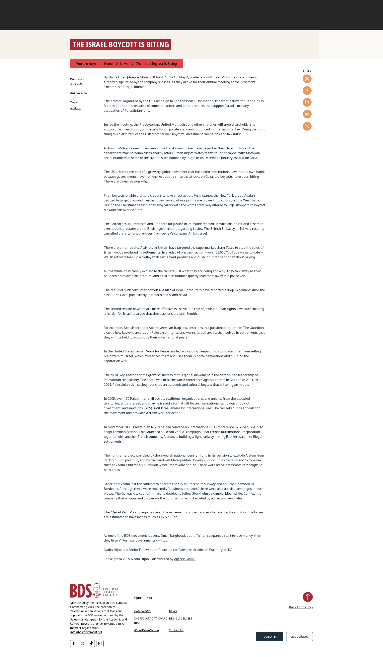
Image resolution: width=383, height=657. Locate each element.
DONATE (270, 636)
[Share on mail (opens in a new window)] (307, 114)
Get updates (299, 636)
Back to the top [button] (301, 607)
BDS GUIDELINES (180, 618)
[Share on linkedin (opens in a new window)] (307, 102)
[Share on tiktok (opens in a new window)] (91, 643)
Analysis (75, 108)
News (124, 63)
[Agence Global (138, 77)
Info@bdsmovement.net (86, 632)
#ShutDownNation (146, 630)
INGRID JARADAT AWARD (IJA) (151, 620)
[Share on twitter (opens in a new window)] (307, 78)
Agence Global (184, 559)
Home (108, 63)
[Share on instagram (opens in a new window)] (100, 643)
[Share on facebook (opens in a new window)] (307, 90)
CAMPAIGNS (142, 611)
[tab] (89, 63)
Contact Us (176, 630)
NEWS (173, 611)
